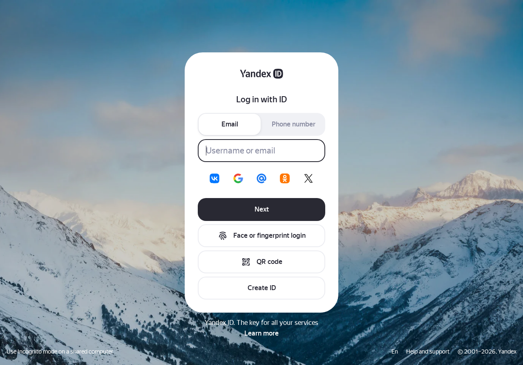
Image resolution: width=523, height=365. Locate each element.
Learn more (261, 333)
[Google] (238, 178)
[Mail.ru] (261, 178)
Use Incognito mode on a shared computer (60, 351)
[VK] (214, 178)
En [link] (394, 351)
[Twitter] (308, 178)
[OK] (284, 178)
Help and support (427, 351)
